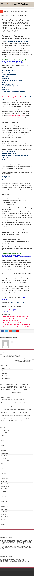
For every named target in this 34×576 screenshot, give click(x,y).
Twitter (11, 310)
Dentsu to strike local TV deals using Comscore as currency (14, 412)
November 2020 (5, 486)
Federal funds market (7, 375)
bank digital (2, 384)
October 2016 (4, 516)
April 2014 (3, 519)
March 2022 (4, 445)
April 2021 (3, 473)
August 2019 (4, 509)
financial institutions (19, 389)
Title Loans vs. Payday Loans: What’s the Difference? (15, 11)
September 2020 (5, 491)
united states (16, 393)
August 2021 (4, 463)
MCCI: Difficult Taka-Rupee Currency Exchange (11, 406)
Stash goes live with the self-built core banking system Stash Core (16, 409)
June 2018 (3, 514)
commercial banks (16, 386)
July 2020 (3, 494)
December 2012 (4, 522)
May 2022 (3, 440)
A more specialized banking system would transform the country (15, 415)
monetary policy (28, 391)
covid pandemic (30, 387)
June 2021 (3, 468)
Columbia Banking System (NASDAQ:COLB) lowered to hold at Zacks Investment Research (22, 359)
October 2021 (4, 458)
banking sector (9, 384)
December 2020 (4, 483)
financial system (11, 391)
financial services (3, 391)
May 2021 (3, 471)
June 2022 (3, 438)
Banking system (6, 368)
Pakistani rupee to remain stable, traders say (15, 316)
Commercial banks (6, 370)
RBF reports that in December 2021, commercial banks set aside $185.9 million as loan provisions (11, 354)
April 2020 (3, 499)
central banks (3, 387)
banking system (21, 384)
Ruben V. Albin (6, 30)
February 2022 (4, 448)
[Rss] (17, 574)
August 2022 (4, 432)
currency (4, 135)
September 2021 (5, 460)
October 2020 (4, 488)
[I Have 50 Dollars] (17, 4)
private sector (3, 392)
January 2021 (4, 481)
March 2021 (4, 476)
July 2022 (3, 435)
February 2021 (4, 478)
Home (2, 14)
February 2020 (4, 504)
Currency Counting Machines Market (16, 115)
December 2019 (4, 506)
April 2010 (3, 527)
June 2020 (3, 496)
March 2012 (4, 524)
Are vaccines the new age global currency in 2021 (16, 326)
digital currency (5, 389)
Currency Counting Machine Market (13, 97)
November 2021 (5, 455)
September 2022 (5, 430)
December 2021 (4, 453)
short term (9, 392)
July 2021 (3, 466)
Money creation (6, 378)
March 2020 (4, 501)
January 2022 (4, 450)
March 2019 (4, 511)
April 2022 (3, 443)
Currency (7, 14)
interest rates (20, 391)
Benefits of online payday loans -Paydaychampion (12, 399)
